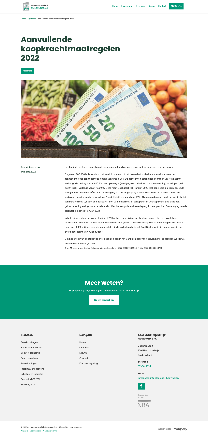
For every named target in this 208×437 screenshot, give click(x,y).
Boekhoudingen (29, 343)
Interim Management (32, 369)
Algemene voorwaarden (31, 431)
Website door (165, 429)
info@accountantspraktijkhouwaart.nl (158, 378)
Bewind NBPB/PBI (30, 379)
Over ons (140, 6)
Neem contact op (104, 300)
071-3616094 (144, 366)
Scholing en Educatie (32, 374)
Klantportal (176, 6)
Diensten (125, 6)
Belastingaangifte (30, 353)
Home (115, 6)
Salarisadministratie (31, 348)
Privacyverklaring (50, 431)
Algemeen (31, 18)
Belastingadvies (29, 358)
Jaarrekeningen (29, 364)
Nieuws (151, 6)
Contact (162, 6)
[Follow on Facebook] (141, 386)
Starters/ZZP (28, 385)
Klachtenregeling (88, 364)
